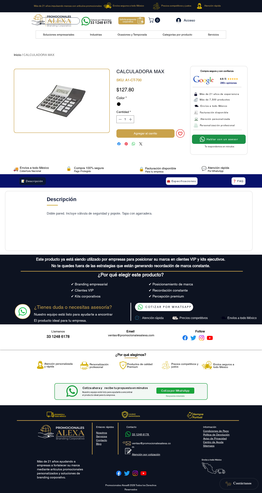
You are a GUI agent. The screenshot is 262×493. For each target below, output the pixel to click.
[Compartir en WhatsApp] (133, 144)
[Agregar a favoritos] (180, 133)
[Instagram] (201, 337)
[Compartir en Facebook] (119, 144)
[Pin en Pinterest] (126, 144)
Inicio (17, 55)
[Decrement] (119, 119)
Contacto (101, 440)
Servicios (101, 436)
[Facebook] (185, 337)
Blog (98, 443)
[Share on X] (140, 144)
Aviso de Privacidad (215, 438)
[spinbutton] (125, 119)
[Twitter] (193, 337)
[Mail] (22, 311)
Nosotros (101, 432)
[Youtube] (209, 337)
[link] (154, 20)
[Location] (128, 434)
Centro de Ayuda (213, 442)
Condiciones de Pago (216, 431)
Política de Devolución (216, 434)
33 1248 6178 (141, 434)
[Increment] (130, 119)
